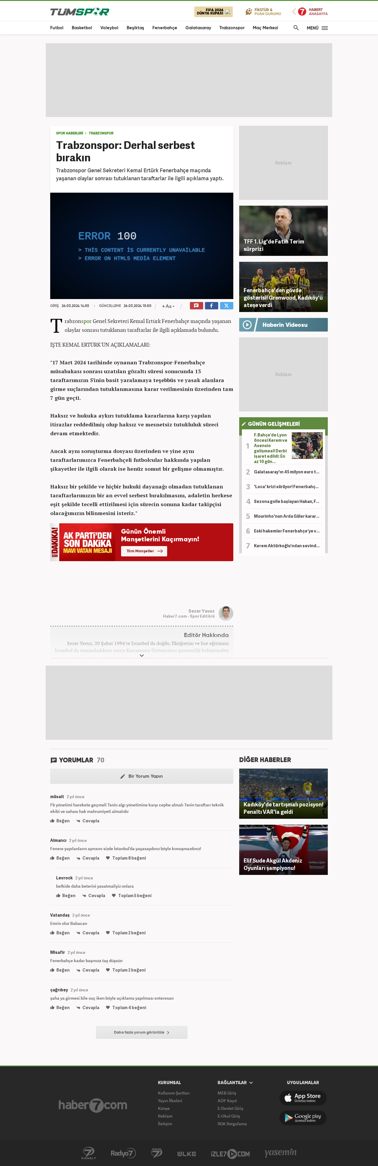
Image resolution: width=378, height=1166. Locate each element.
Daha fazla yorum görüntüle (139, 1033)
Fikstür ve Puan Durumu (263, 11)
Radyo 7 (123, 1153)
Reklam (165, 1116)
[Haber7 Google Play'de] (303, 1117)
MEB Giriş (227, 1093)
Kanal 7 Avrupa (156, 1153)
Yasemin (281, 1153)
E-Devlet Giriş (230, 1108)
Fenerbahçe (164, 28)
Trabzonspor (232, 28)
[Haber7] (93, 1105)
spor (86, 320)
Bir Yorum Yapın (145, 776)
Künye (164, 1108)
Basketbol (82, 28)
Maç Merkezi (265, 28)
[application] (141, 246)
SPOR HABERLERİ (69, 133)
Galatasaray (198, 28)
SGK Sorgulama (232, 1123)
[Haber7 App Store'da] (303, 1098)
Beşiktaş (135, 28)
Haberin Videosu (285, 325)
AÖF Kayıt (227, 1100)
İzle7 (230, 1153)
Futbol (56, 28)
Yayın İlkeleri (170, 1100)
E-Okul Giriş (229, 1116)
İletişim (165, 1123)
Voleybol (109, 28)
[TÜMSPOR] (79, 11)
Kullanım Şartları (174, 1093)
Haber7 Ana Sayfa (310, 11)
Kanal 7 (88, 1153)
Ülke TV (186, 1153)
